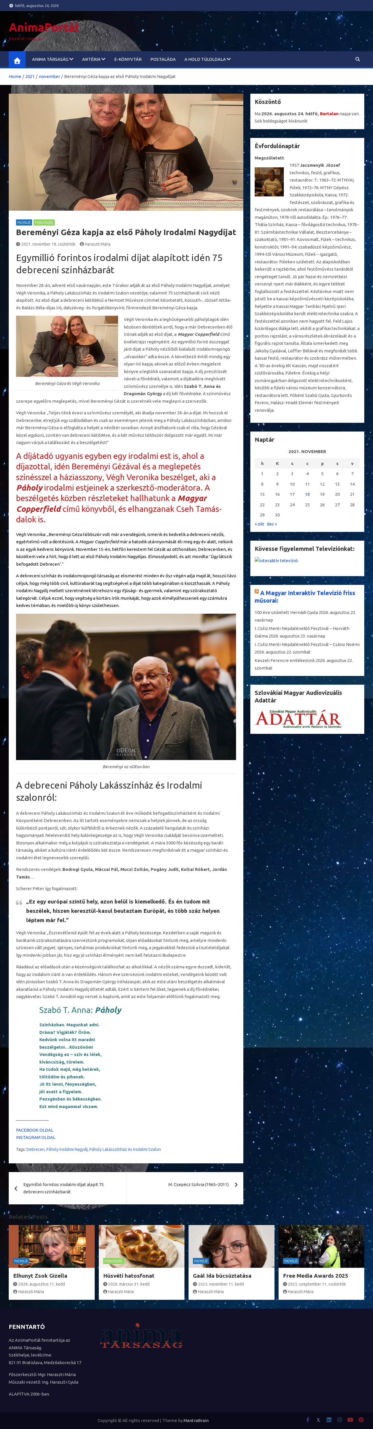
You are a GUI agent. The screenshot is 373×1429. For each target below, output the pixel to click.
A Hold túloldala (205, 59)
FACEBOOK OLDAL (34, 1130)
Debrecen (36, 1149)
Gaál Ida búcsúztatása (222, 1275)
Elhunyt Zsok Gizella (40, 1275)
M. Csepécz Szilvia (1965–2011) (198, 1184)
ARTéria (91, 59)
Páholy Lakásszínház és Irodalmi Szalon (125, 1149)
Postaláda (163, 59)
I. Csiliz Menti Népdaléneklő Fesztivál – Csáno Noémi (307, 644)
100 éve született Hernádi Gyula (286, 612)
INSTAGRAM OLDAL (35, 1137)
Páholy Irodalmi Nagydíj (67, 1149)
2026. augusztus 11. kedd (41, 1284)
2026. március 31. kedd (128, 1284)
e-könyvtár (128, 59)
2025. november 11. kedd (221, 1284)
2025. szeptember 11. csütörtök (317, 1284)
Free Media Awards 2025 (315, 1275)
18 (307, 494)
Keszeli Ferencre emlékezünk (285, 660)
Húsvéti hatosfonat (128, 1275)
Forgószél (44, 222)
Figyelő (24, 222)
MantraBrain (196, 1420)
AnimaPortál (44, 27)
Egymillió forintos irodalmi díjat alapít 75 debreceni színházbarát (63, 1188)
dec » (272, 523)
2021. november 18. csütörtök (48, 244)
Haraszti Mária (97, 244)
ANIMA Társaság (50, 59)
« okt (259, 523)
